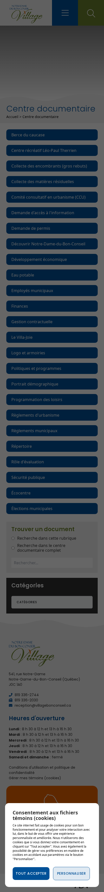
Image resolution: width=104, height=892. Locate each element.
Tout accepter (31, 873)
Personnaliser (71, 873)
